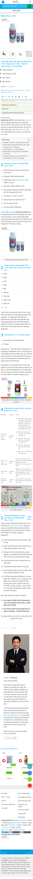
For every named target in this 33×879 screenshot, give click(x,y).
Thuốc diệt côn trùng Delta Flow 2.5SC (14, 90)
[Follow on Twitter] (11, 738)
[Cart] (30, 2)
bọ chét (23, 129)
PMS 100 (8, 767)
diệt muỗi (28, 120)
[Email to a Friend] (12, 96)
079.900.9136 (18, 823)
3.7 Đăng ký (16, 830)
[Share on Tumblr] (22, 96)
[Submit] (29, 6)
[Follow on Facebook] (5, 738)
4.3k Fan (6, 830)
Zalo (23, 830)
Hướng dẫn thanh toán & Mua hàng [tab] (13, 113)
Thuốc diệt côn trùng (8, 212)
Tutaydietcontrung (15, 525)
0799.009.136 (12, 825)
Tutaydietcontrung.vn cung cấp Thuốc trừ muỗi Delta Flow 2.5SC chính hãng (15, 157)
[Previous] (4, 34)
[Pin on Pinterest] (15, 96)
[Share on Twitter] (9, 96)
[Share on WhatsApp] (2, 96)
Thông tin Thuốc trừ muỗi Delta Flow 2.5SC (16, 142)
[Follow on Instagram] (8, 738)
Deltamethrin (20, 180)
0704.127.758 (23, 820)
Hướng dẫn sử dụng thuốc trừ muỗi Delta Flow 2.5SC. (15, 152)
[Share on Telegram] (25, 96)
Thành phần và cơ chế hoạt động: (13, 149)
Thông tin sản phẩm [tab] (8, 101)
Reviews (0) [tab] (5, 109)
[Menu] (3, 2)
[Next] (29, 34)
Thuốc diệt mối (10, 58)
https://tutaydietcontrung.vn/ (12, 715)
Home (2, 58)
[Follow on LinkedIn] (15, 738)
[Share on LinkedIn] (19, 96)
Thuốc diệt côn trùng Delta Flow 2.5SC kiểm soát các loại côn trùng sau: (16, 146)
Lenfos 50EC (25, 767)
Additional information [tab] (9, 105)
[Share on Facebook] (5, 96)
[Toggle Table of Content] (28, 139)
